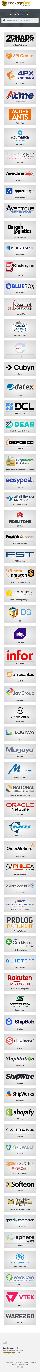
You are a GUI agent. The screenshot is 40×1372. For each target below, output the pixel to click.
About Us (33, 1362)
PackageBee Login (23, 1364)
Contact (14, 1364)
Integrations (9, 1362)
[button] (38, 3)
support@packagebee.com (12, 1353)
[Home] (15, 3)
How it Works (18, 1362)
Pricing (26, 1362)
